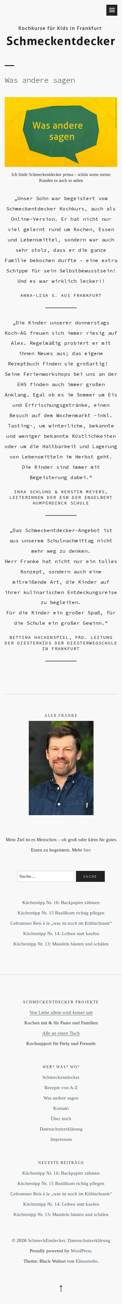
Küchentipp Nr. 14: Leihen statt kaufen (61, 933)
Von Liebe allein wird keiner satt (61, 1012)
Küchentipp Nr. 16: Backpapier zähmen (61, 902)
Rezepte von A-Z (61, 1087)
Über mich (61, 1118)
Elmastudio (87, 1261)
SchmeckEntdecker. (47, 1240)
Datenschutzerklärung (61, 1128)
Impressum (61, 1139)
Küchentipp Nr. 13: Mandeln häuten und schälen (61, 943)
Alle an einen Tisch (61, 1033)
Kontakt (61, 1108)
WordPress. (82, 1250)
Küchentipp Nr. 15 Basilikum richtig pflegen (61, 912)
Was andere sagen (61, 1097)
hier (87, 849)
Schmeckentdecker (61, 1077)
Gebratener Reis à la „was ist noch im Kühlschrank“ (61, 923)
